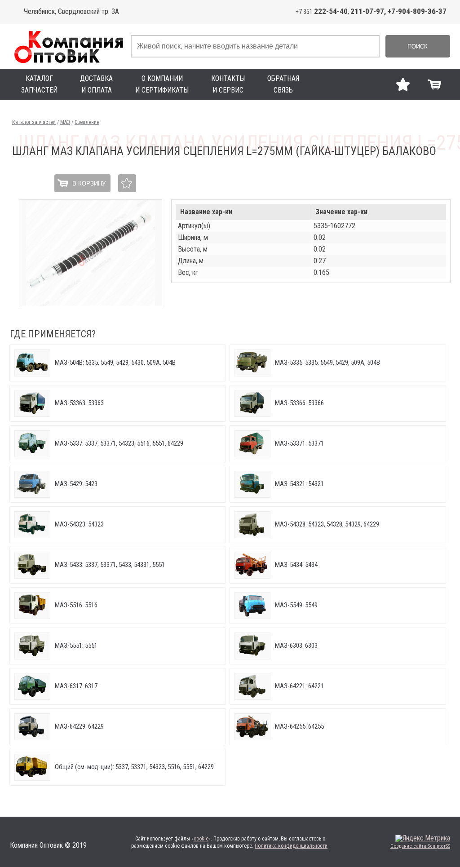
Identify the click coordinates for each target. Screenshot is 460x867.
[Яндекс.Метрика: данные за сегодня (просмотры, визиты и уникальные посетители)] (422, 838)
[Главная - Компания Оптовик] (68, 46)
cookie (201, 839)
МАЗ (65, 122)
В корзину (89, 183)
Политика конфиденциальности (291, 846)
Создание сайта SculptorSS (420, 846)
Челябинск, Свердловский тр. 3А (71, 11)
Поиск (417, 46)
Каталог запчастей (34, 122)
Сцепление (87, 122)
